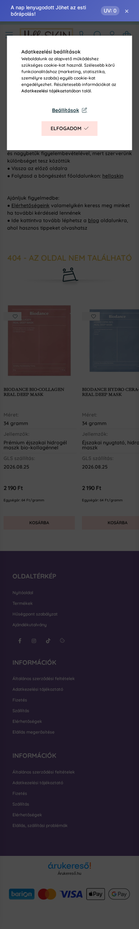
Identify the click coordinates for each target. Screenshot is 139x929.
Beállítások (65, 110)
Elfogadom (66, 128)
